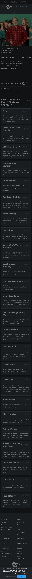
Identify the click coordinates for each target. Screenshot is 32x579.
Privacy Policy (25, 573)
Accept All (21, 576)
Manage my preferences (10, 576)
